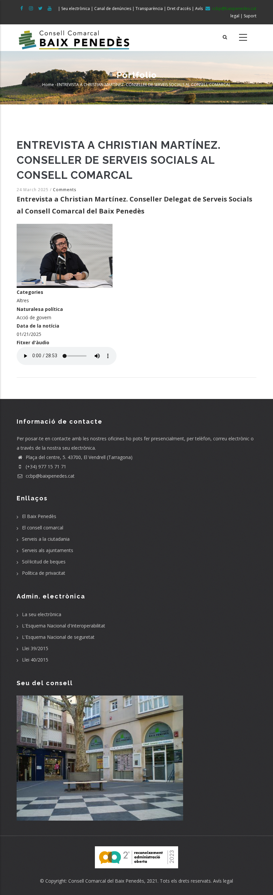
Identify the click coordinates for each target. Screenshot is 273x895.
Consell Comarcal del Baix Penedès (106, 881)
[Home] (74, 37)
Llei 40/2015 (35, 659)
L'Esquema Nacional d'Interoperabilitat (63, 625)
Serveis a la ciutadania (46, 539)
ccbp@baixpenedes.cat (49, 476)
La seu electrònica (41, 614)
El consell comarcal (42, 527)
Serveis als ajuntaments (47, 550)
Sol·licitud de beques (44, 561)
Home (48, 84)
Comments (64, 189)
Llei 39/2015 (35, 648)
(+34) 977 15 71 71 (45, 466)
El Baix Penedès (39, 516)
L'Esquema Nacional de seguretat (58, 637)
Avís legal (223, 881)
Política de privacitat (43, 573)
